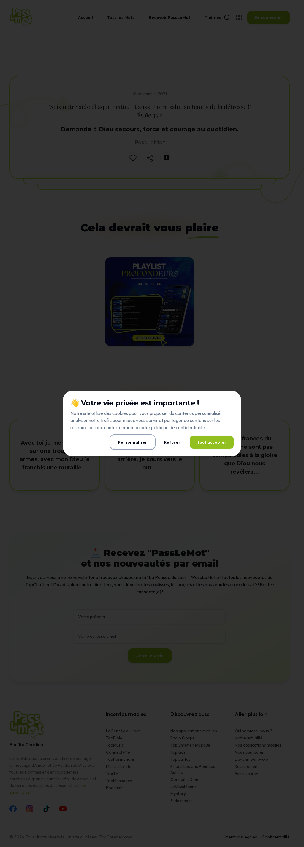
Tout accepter (212, 442)
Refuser (172, 442)
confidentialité (190, 427)
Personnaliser (132, 442)
